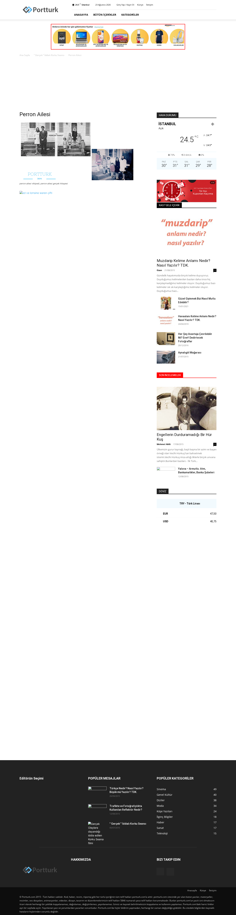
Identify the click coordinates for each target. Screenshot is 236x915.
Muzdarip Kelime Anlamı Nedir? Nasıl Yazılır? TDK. (183, 263)
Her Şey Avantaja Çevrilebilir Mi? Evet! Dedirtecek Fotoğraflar (195, 337)
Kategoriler (130, 14)
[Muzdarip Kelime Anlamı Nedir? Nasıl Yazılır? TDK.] (186, 234)
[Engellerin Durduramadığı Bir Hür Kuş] (186, 408)
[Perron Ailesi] (77, 180)
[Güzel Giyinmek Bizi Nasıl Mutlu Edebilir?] (166, 303)
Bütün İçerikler (104, 14)
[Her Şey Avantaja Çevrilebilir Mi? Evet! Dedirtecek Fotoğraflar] (166, 338)
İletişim (149, 4)
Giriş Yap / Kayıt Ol (125, 4)
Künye (140, 4)
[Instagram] (207, 4)
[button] (212, 15)
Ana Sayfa (25, 55)
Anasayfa (81, 14)
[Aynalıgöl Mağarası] (166, 357)
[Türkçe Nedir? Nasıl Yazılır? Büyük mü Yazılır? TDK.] (97, 792)
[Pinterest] (213, 4)
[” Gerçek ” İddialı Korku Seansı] (97, 833)
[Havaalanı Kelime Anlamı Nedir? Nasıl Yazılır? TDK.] (166, 320)
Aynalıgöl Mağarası (189, 352)
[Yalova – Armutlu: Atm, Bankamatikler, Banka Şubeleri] (166, 473)
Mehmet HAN (164, 444)
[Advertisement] (118, 85)
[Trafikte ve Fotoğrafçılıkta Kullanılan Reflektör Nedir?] (97, 810)
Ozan (159, 270)
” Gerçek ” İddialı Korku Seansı (49, 55)
